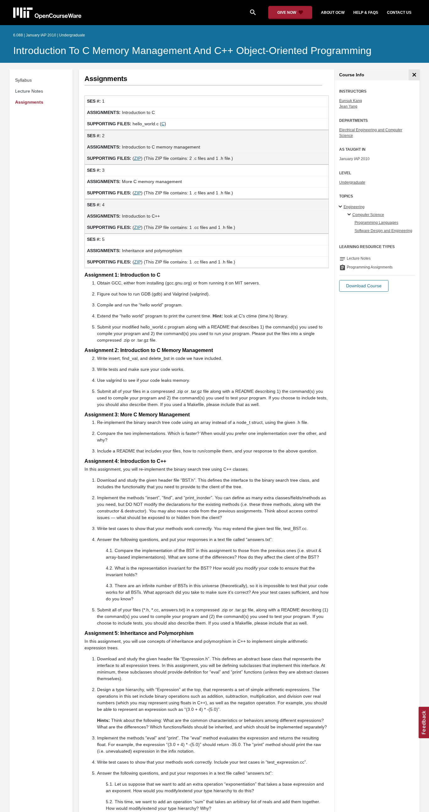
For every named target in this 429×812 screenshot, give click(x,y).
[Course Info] (414, 74)
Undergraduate (352, 182)
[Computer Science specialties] (350, 215)
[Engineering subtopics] (341, 207)
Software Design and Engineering (383, 231)
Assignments (29, 102)
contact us (399, 12)
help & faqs (365, 12)
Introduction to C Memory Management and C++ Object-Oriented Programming (192, 50)
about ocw (333, 12)
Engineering (354, 207)
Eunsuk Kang (350, 101)
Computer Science (368, 215)
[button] (363, 286)
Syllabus (23, 80)
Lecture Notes (29, 91)
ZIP (137, 158)
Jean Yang (348, 106)
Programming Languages (376, 222)
